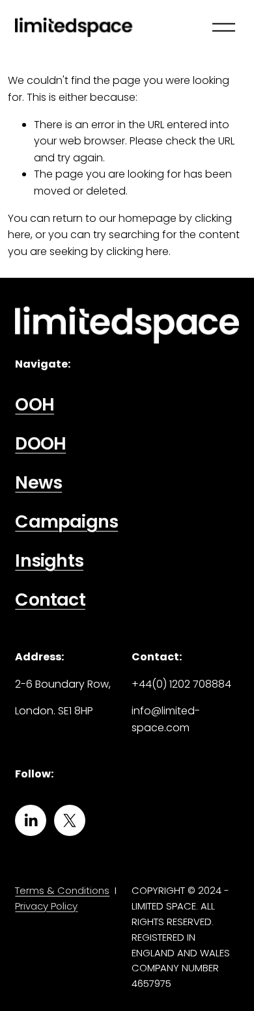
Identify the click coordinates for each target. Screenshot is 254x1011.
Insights (49, 561)
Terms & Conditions (62, 890)
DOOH (40, 444)
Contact (50, 600)
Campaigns (66, 522)
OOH (34, 405)
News (38, 483)
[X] (69, 820)
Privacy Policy (46, 906)
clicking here (137, 251)
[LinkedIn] (30, 820)
